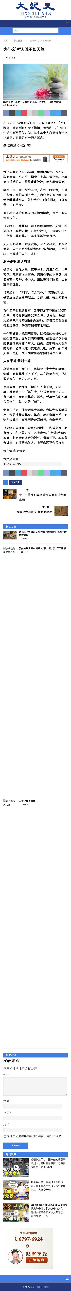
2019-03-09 (11, 57)
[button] (66, 23)
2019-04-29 (25, 804)
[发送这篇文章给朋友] (29, 113)
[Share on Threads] (64, 113)
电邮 (6, 1112)
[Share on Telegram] (52, 113)
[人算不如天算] (35, 97)
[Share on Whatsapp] (41, 113)
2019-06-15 (24, 538)
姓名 (6, 1101)
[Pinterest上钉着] (24, 113)
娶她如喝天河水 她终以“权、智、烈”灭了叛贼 (42, 548)
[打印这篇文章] (35, 113)
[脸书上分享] (6, 113)
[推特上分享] (12, 113)
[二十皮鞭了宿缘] (10, 922)
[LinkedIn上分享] (18, 113)
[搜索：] (33, 30)
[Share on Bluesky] (58, 113)
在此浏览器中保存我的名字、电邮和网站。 (36, 1136)
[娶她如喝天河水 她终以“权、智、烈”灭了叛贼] (10, 670)
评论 (6, 1075)
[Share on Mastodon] (47, 113)
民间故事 (15, 482)
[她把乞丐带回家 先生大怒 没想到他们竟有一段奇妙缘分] (10, 535)
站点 (6, 1124)
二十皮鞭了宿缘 (27, 800)
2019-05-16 (24, 552)
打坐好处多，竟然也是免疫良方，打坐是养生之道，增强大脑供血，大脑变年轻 (48, 1186)
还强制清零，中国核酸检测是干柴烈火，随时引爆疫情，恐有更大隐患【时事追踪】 (48, 1163)
